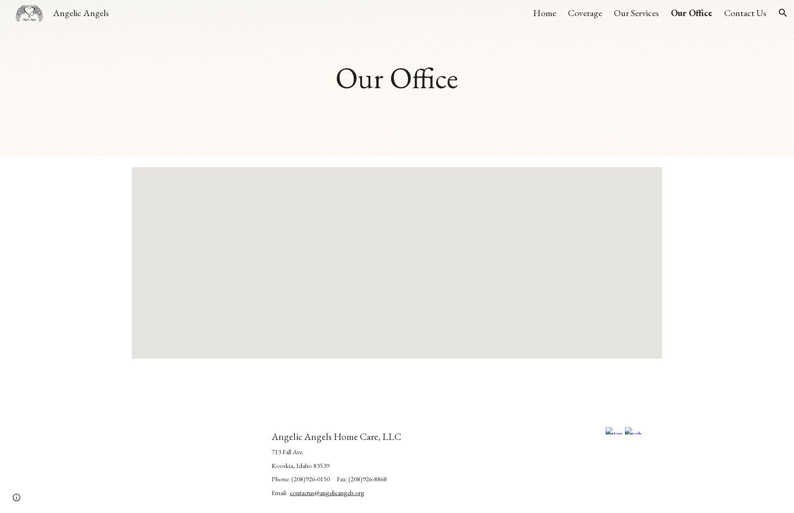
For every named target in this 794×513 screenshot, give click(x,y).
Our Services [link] (636, 13)
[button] (783, 13)
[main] (397, 78)
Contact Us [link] (745, 13)
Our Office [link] (691, 13)
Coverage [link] (585, 13)
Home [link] (544, 13)
